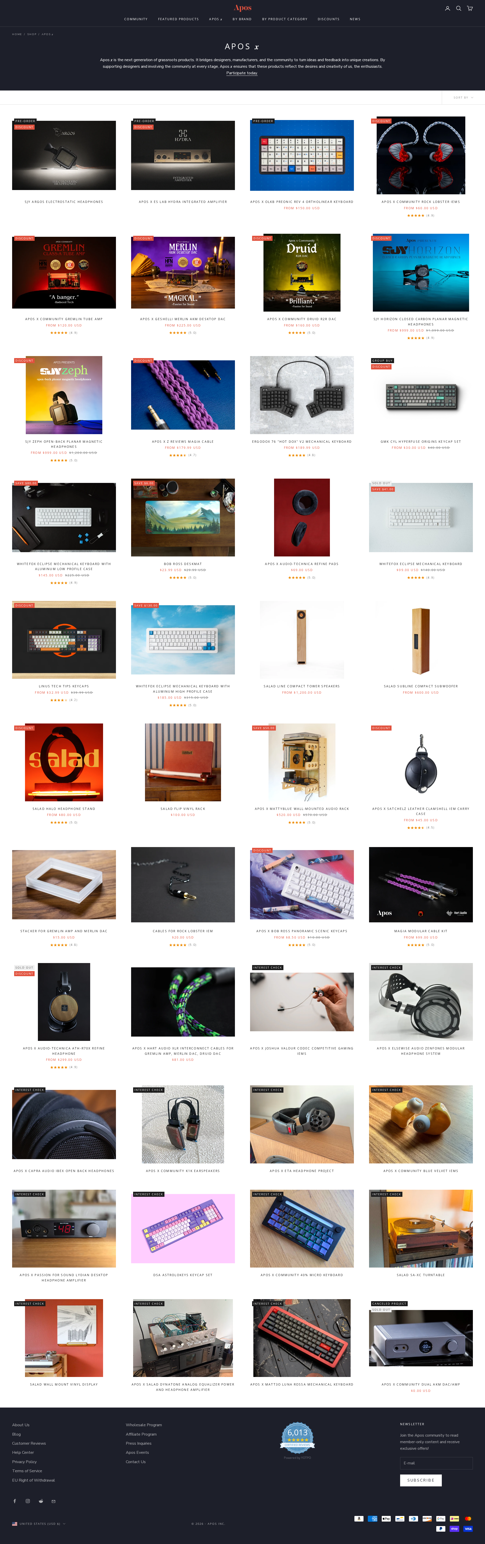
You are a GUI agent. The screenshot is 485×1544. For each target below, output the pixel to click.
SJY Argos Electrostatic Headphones (64, 202)
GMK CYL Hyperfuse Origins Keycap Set (421, 441)
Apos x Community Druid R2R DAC (302, 319)
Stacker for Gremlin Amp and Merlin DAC (64, 931)
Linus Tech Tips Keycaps (64, 686)
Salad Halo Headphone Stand (64, 809)
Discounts (329, 19)
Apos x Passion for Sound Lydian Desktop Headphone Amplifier (64, 1277)
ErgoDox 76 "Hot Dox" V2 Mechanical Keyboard (302, 441)
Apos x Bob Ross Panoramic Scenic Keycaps (301, 931)
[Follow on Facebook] (14, 1501)
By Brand (242, 19)
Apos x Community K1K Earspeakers (183, 1171)
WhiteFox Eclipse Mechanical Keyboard (421, 564)
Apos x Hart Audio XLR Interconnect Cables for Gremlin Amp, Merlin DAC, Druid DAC (183, 1051)
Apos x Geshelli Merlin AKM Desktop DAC (183, 319)
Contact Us (136, 1462)
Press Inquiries (139, 1443)
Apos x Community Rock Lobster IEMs (421, 202)
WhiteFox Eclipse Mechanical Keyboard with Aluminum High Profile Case (183, 688)
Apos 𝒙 (216, 19)
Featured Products (178, 19)
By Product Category (285, 19)
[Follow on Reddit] (40, 1501)
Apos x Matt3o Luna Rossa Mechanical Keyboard (302, 1384)
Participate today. (242, 73)
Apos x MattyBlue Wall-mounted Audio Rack (302, 809)
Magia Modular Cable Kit (421, 931)
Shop (31, 34)
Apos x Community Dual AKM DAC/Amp (421, 1384)
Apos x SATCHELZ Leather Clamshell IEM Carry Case (421, 811)
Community (136, 19)
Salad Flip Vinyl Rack (183, 809)
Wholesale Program (144, 1425)
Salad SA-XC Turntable (421, 1275)
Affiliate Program (141, 1434)
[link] (297, 1442)
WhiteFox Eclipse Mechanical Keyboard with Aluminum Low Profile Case (64, 566)
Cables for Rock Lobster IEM (183, 931)
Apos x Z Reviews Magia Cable (183, 441)
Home (17, 34)
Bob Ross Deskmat (183, 564)
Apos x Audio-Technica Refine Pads (302, 564)
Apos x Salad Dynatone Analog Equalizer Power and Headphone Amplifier (183, 1387)
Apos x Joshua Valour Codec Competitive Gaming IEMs (302, 1051)
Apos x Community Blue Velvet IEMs (420, 1171)
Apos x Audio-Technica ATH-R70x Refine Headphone (64, 1051)
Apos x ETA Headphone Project (302, 1171)
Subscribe (420, 1480)
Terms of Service (27, 1471)
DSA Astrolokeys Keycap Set (183, 1275)
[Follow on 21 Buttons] (54, 1501)
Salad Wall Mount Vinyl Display (64, 1384)
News (355, 19)
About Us (21, 1425)
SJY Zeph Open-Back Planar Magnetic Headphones (64, 444)
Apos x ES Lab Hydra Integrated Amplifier (183, 202)
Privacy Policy (24, 1462)
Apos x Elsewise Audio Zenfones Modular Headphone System (421, 1051)
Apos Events (137, 1452)
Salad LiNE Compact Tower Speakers (302, 686)
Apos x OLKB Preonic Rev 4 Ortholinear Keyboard (302, 202)
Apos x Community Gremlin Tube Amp (64, 319)
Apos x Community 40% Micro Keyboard (302, 1275)
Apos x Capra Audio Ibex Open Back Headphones (64, 1171)
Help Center (23, 1452)
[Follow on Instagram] (27, 1501)
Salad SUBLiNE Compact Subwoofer (421, 686)
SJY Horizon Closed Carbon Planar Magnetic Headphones (421, 321)
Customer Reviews (29, 1443)
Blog (16, 1434)
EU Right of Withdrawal (33, 1480)
